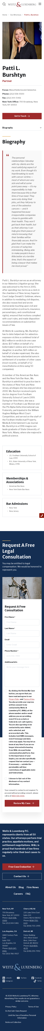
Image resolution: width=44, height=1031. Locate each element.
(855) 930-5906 (18, 796)
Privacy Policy (14, 699)
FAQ (28, 893)
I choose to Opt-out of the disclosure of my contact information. (20, 781)
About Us (10, 887)
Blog (21, 887)
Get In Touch (20, 116)
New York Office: (10, 102)
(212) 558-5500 (17, 94)
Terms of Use (29, 699)
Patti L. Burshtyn (31, 15)
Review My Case (22, 803)
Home (5, 15)
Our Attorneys (16, 15)
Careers (18, 893)
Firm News (33, 887)
